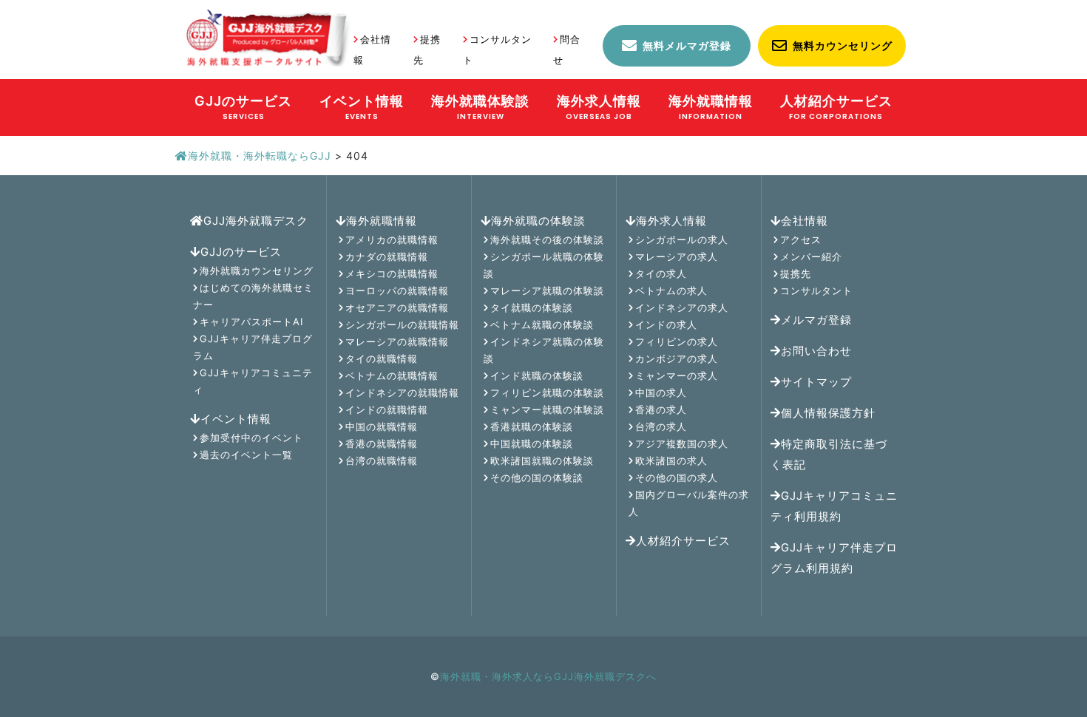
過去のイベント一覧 (246, 455)
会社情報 (804, 221)
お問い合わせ (816, 351)
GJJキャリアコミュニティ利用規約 (834, 506)
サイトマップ (816, 382)
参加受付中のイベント (251, 438)
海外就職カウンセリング (257, 270)
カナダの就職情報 (386, 256)
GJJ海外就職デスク (255, 221)
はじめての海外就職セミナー (253, 296)
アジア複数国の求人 (681, 443)
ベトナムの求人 (671, 290)
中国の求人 (661, 392)
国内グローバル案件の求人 (689, 503)
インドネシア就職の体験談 (544, 350)
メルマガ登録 (816, 320)
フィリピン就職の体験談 (547, 392)
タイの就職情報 (381, 358)
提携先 (795, 273)
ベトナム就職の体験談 (542, 324)
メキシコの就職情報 (391, 273)
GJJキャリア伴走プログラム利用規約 (834, 557)
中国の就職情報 (381, 426)
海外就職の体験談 (538, 221)
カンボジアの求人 (676, 358)
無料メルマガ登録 (687, 45)
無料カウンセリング (843, 45)
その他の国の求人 (676, 477)
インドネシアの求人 (681, 307)
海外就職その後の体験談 (547, 239)
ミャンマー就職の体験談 (547, 409)
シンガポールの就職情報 (402, 324)
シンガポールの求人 (681, 239)
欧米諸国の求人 (671, 460)
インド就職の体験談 (536, 375)
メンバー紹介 (811, 256)
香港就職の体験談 (531, 426)
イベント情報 (235, 419)
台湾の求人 (661, 426)
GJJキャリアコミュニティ (253, 381)
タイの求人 (661, 273)
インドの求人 (666, 324)
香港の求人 (661, 409)
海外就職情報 (381, 221)
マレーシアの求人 (676, 256)
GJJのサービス (241, 252)
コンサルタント (816, 290)
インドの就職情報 (386, 409)
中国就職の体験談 (531, 443)
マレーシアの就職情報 (397, 341)
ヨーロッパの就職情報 (397, 290)
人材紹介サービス (683, 541)
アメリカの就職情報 (391, 239)
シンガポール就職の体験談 (544, 265)
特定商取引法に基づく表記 (829, 454)
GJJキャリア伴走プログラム (253, 347)
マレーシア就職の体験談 (547, 290)
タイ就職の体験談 (531, 307)
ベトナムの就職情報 (391, 375)
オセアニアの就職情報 (397, 307)
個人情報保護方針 (828, 413)
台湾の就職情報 (381, 460)
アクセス (801, 239)
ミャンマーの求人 (676, 375)
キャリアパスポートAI (251, 321)
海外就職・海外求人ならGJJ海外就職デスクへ (548, 676)
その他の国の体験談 (536, 477)
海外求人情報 (671, 221)
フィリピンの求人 (676, 341)
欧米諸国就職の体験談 (542, 460)
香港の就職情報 (381, 443)
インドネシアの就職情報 (402, 392)
